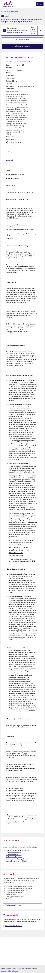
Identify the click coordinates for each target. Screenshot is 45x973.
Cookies (19, 968)
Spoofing (34, 968)
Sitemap (8, 968)
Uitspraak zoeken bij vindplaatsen (17, 861)
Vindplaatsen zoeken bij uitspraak (17, 859)
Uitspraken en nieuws (12, 11)
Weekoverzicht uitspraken (13, 926)
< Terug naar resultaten (22, 46)
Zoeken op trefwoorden (13, 853)
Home (2, 11)
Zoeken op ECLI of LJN (13, 855)
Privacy (14, 968)
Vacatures (3, 970)
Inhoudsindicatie (12, 92)
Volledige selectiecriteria (13, 905)
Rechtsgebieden (11, 81)
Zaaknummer (10, 76)
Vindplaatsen (10, 137)
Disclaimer (15, 970)
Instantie (9, 62)
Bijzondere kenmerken (10, 87)
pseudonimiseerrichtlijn (14, 32)
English (3, 968)
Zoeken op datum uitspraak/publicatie (18, 850)
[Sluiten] (40, 30)
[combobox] (22, 151)
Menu (39, 4)
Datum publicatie (9, 71)
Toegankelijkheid (26, 968)
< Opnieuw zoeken (22, 40)
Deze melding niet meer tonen (33, 30)
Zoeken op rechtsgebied (14, 857)
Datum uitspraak (9, 66)
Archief (9, 970)
